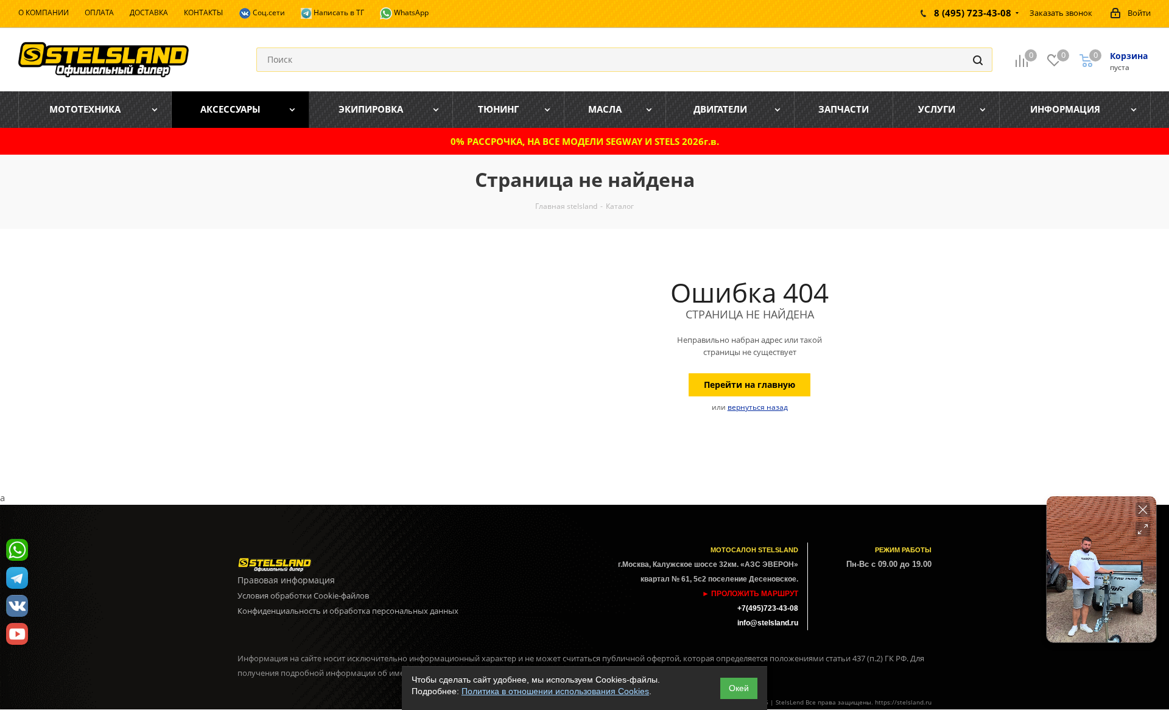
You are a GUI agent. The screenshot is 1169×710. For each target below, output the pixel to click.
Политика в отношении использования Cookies (555, 691)
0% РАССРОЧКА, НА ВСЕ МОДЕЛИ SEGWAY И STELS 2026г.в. (585, 141)
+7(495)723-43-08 (767, 608)
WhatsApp (410, 12)
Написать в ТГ (338, 12)
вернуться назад (758, 407)
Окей (739, 688)
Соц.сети (268, 12)
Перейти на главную (749, 384)
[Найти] (977, 59)
